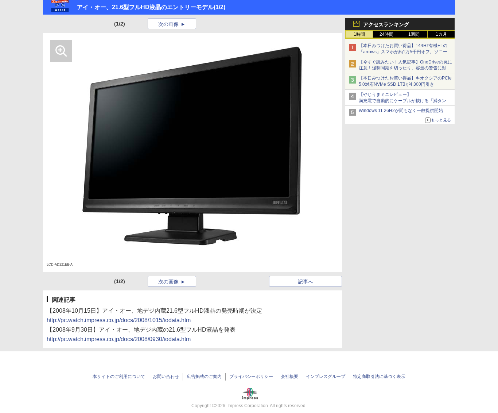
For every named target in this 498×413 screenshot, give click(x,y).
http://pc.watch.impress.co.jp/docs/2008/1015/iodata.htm (119, 320)
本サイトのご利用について (119, 376)
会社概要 (289, 376)
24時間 (386, 34)
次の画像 (168, 24)
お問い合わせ (166, 376)
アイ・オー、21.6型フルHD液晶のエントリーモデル (145, 7)
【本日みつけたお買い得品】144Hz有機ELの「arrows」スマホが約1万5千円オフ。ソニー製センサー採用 (405, 52)
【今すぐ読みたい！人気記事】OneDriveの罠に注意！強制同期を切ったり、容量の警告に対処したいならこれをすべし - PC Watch (405, 68)
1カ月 (441, 34)
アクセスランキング (386, 24)
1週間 (414, 34)
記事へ (305, 282)
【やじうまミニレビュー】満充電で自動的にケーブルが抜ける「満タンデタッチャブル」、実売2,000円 (405, 100)
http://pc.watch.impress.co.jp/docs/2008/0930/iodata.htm (119, 339)
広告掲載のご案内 (204, 376)
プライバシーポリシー (251, 376)
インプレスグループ (325, 376)
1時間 (359, 34)
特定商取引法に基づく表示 (379, 376)
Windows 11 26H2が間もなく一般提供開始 (401, 110)
